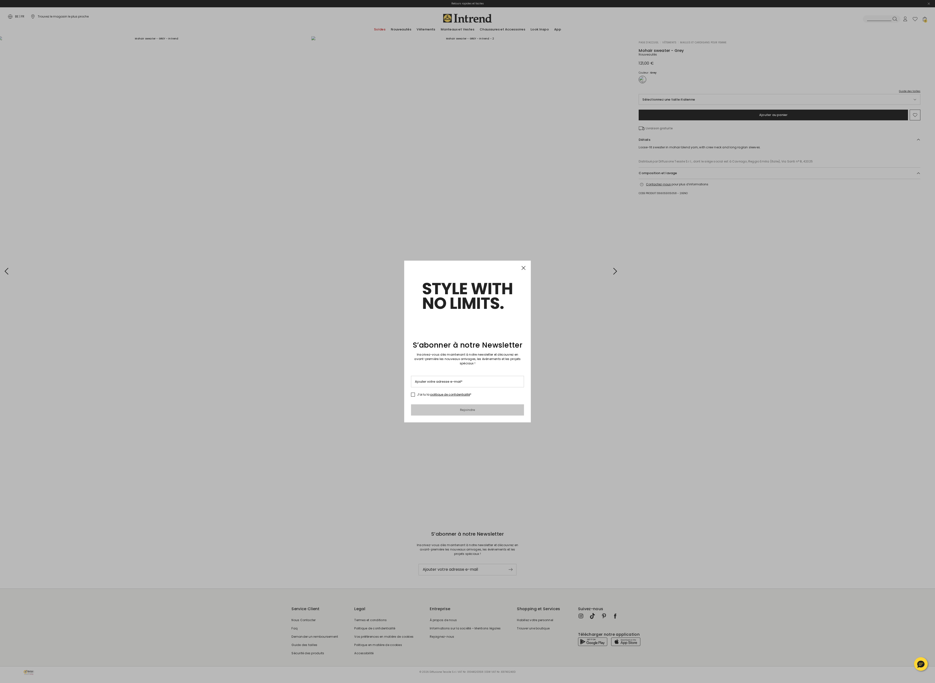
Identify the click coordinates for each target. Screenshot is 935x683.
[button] (921, 664)
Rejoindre (467, 410)
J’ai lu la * (444, 395)
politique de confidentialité (450, 394)
